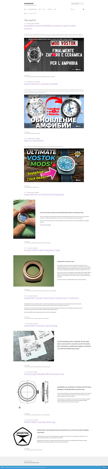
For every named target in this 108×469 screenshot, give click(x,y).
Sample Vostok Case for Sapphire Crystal (42, 250)
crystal (29, 76)
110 (31, 290)
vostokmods (53, 76)
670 (34, 290)
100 (29, 290)
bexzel (27, 242)
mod (28, 187)
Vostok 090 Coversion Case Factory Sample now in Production (51, 298)
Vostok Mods (28, 3)
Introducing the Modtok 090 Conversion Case (44, 374)
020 (26, 290)
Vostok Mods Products (32, 9)
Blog (40, 9)
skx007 (41, 242)
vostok (49, 76)
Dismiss (105, 467)
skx (47, 290)
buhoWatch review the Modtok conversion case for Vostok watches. (50, 27)
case (28, 318)
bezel (28, 414)
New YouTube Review (34, 140)
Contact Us (50, 9)
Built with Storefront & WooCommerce (31, 462)
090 (26, 76)
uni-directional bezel (43, 76)
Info (43, 9)
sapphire (32, 76)
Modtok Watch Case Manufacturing (39, 422)
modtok (29, 133)
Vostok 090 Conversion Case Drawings (40, 325)
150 (32, 290)
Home (25, 9)
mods (32, 242)
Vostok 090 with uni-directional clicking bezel (44, 194)
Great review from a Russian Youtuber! (41, 83)
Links (55, 9)
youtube (38, 133)
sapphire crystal (37, 76)
